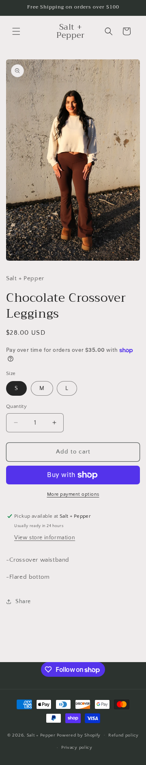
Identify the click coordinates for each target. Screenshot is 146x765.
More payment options (73, 494)
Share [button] (23, 601)
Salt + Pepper (41, 734)
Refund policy (123, 735)
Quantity (16, 406)
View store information (44, 537)
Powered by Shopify (79, 734)
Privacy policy (76, 747)
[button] (16, 31)
